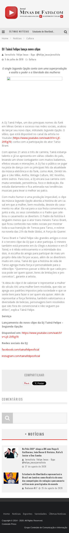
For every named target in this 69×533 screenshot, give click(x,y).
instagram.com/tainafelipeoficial (21, 356)
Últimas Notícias (57, 513)
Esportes (27, 513)
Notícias (16, 513)
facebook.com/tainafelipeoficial (20, 349)
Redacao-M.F (31, 488)
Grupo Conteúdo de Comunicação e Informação (45, 527)
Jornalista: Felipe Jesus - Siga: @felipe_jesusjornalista (32, 54)
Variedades (41, 513)
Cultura (32, 59)
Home (5, 38)
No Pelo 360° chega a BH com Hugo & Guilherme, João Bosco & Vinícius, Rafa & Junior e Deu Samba (42, 452)
